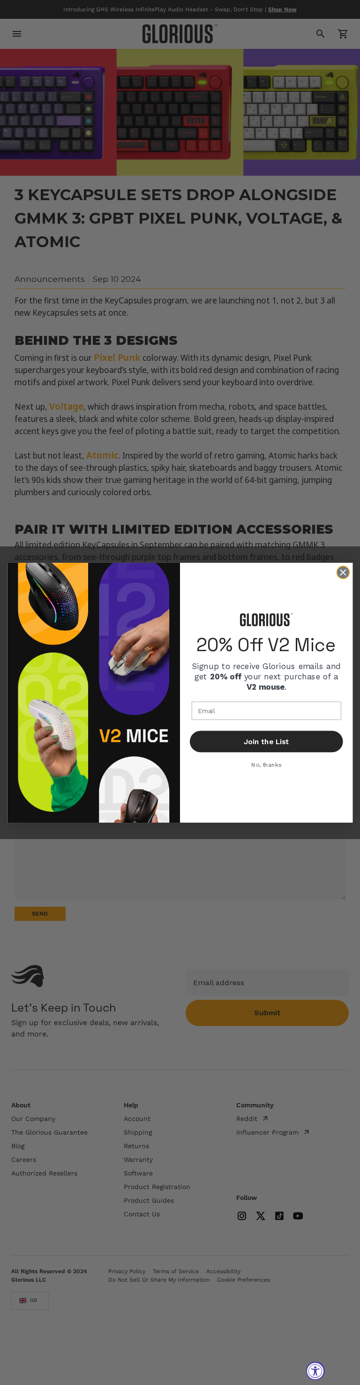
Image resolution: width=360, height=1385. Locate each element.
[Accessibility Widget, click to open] (315, 1371)
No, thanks (266, 764)
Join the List (266, 741)
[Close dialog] (343, 572)
